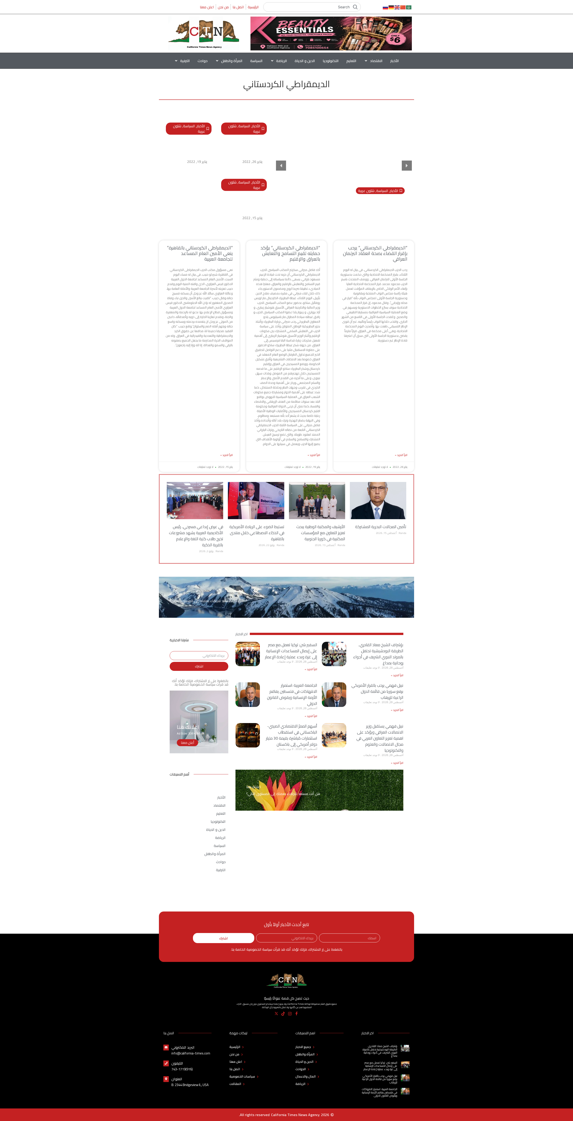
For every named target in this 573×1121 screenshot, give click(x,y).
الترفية (185, 60)
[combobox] (312, 7)
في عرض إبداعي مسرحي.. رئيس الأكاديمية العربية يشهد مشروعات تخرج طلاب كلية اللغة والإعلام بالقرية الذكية (196, 536)
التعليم (351, 60)
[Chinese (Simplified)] (403, 7)
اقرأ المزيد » (401, 455)
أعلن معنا (187, 742)
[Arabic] (409, 7)
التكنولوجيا (331, 60)
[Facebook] (296, 1013)
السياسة (256, 60)
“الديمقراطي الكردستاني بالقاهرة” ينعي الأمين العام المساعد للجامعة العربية (244, 203)
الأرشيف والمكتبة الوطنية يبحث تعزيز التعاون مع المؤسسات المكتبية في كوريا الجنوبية (320, 532)
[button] (281, 166)
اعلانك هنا (177, 593)
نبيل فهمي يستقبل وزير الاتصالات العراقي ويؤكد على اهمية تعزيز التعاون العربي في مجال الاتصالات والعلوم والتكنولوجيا (379, 738)
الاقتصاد (376, 60)
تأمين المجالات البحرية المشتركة (380, 526)
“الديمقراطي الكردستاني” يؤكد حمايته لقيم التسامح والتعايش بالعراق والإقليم (189, 147)
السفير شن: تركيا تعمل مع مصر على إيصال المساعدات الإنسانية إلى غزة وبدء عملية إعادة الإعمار (291, 651)
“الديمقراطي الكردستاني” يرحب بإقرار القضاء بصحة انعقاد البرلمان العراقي (246, 147)
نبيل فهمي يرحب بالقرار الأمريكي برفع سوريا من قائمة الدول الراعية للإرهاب (377, 691)
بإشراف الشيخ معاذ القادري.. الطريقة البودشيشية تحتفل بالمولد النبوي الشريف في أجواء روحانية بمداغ (378, 654)
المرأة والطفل (231, 60)
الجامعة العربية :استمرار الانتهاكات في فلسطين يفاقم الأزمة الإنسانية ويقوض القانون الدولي (292, 694)
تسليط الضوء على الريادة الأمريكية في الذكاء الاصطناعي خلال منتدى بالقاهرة (256, 532)
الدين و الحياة (305, 60)
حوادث (202, 60)
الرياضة (281, 60)
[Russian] (386, 7)
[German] (391, 7)
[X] (276, 1013)
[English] (397, 7)
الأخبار (394, 60)
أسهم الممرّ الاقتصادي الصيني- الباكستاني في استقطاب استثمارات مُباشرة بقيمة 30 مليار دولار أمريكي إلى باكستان (291, 735)
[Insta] (290, 1013)
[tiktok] (283, 1013)
